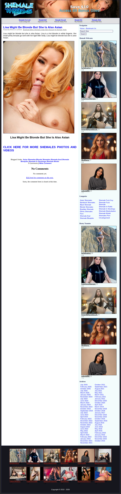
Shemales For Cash (24, 20)
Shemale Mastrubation (107, 211)
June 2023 (84, 415)
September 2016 (101, 421)
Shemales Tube (96, 20)
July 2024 (84, 399)
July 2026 (84, 385)
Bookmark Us (91, 28)
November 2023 (86, 407)
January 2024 (85, 405)
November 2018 (101, 409)
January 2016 (100, 435)
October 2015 (100, 441)
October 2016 (100, 419)
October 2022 (85, 425)
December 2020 (101, 401)
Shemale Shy (78, 20)
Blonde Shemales (43, 159)
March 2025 (84, 393)
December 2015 (101, 437)
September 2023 (86, 411)
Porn (82, 214)
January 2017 (100, 413)
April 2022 (84, 433)
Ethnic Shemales (86, 211)
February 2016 (100, 433)
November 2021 (86, 443)
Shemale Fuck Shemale (104, 203)
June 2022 (84, 429)
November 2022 (86, 423)
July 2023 (84, 413)
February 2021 (100, 397)
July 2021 (98, 391)
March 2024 (84, 403)
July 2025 (84, 391)
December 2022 (86, 421)
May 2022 (84, 431)
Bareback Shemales (87, 202)
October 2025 (85, 389)
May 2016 (98, 429)
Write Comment (45, 163)
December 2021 (86, 441)
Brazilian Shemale (86, 209)
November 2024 (86, 397)
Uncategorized (104, 218)
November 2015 (101, 439)
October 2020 (100, 403)
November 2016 (101, 417)
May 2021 (98, 393)
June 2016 (99, 427)
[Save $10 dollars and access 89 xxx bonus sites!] (60, 17)
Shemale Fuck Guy (106, 200)
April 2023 (84, 417)
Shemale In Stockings (37, 161)
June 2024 (84, 401)
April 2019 (98, 405)
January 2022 (85, 439)
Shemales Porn (104, 215)
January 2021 (100, 399)
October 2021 (100, 385)
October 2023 (85, 409)
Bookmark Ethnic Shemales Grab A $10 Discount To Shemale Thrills (45, 30)
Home (82, 28)
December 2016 (101, 415)
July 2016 (98, 425)
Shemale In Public (105, 207)
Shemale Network (60, 20)
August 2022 (85, 427)
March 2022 (84, 435)
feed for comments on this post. (39, 178)
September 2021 (101, 387)
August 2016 (99, 423)
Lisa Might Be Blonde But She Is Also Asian (32, 27)
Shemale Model (53, 161)
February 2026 (85, 387)
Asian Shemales (29, 159)
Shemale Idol (43, 20)
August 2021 (99, 389)
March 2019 (99, 407)
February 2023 (85, 419)
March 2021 (99, 395)
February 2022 (85, 437)
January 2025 (85, 395)
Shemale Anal (56, 159)
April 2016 (98, 431)
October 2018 (100, 411)
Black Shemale (85, 205)
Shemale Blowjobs (87, 218)
